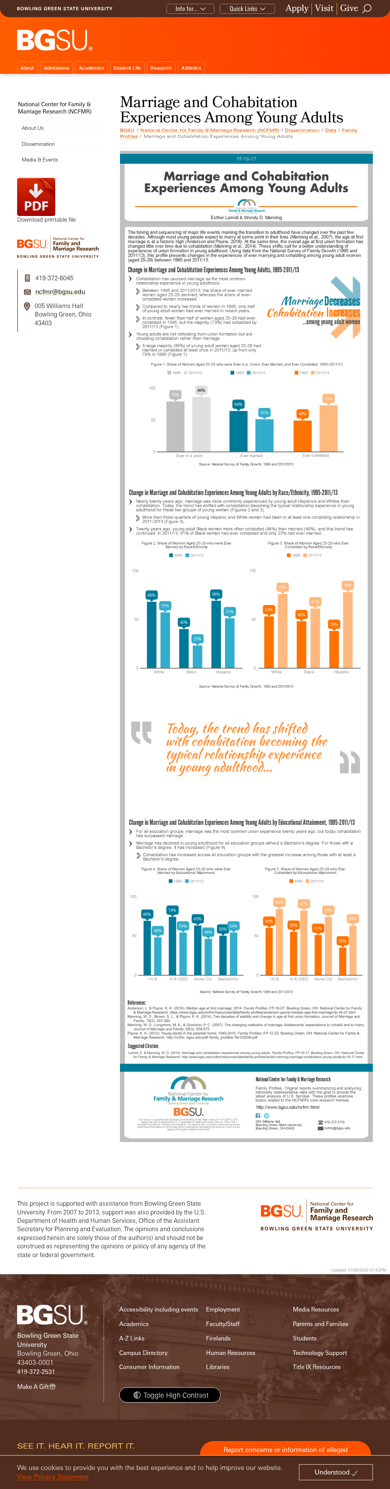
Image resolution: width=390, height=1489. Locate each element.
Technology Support (320, 1352)
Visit (324, 9)
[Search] (367, 9)
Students (305, 1338)
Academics (91, 68)
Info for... (187, 9)
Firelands (218, 1338)
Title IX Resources (317, 1367)
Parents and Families (320, 1324)
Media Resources (316, 1309)
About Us (33, 128)
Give (349, 9)
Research (161, 68)
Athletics (191, 68)
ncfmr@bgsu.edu (60, 292)
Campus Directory (143, 1352)
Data (331, 130)
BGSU (127, 130)
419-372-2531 (36, 1372)
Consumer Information (149, 1367)
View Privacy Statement (53, 1477)
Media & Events (40, 159)
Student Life (127, 68)
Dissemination (302, 130)
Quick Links (243, 9)
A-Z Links (132, 1338)
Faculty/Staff (223, 1324)
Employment (223, 1309)
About (27, 68)
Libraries (218, 1367)
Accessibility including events (158, 1309)
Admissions (57, 68)
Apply (297, 9)
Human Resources (231, 1352)
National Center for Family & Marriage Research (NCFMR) (209, 130)
